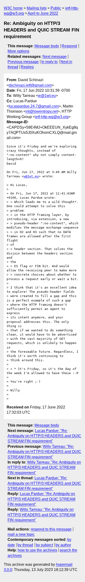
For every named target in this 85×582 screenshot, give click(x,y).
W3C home (13, 8)
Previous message (23, 62)
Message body (46, 46)
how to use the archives (37, 550)
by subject (44, 545)
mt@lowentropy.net (42, 111)
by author (63, 545)
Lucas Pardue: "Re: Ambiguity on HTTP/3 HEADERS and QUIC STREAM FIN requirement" (44, 436)
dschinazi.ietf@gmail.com (30, 85)
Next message (54, 57)
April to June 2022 (43, 13)
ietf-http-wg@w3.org (51, 117)
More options (18, 51)
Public (56, 8)
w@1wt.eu (47, 96)
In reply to (49, 62)
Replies (27, 67)
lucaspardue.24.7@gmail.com (34, 106)
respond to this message (51, 529)
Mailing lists (37, 8)
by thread (25, 545)
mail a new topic (21, 534)
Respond (69, 46)
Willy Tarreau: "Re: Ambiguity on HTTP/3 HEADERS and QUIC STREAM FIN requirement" (44, 451)
